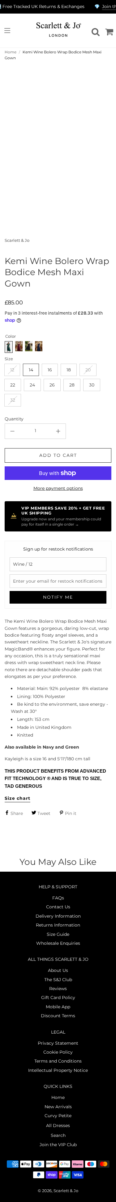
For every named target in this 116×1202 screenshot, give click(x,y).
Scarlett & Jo (17, 240)
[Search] (94, 30)
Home (10, 52)
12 (12, 370)
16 (50, 370)
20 (88, 370)
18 (69, 370)
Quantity (14, 419)
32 (12, 400)
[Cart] (108, 30)
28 (72, 385)
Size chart (17, 798)
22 (12, 385)
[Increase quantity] (58, 431)
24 (32, 385)
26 (52, 385)
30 (91, 385)
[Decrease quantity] (12, 431)
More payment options (58, 488)
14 (31, 370)
